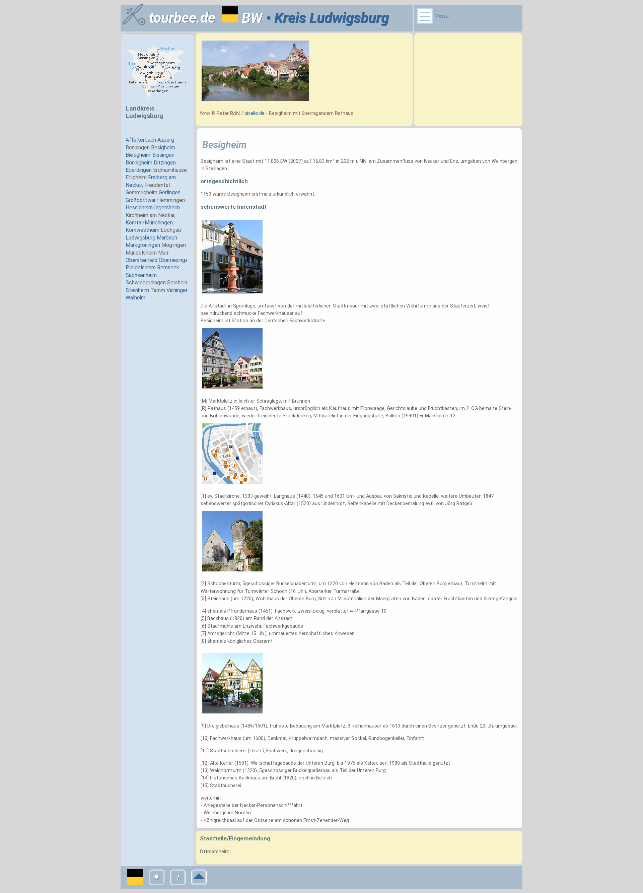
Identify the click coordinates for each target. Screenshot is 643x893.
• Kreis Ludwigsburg (326, 18)
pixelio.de (254, 113)
